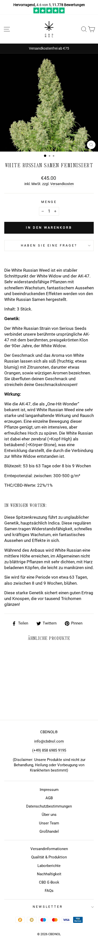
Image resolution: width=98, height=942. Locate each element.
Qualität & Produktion (49, 857)
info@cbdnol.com (49, 741)
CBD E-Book (49, 882)
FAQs (49, 890)
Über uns (49, 814)
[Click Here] (49, 12)
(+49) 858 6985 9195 (49, 750)
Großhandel (49, 831)
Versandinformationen (49, 849)
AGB (49, 798)
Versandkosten (62, 184)
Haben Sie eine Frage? (49, 245)
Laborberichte (49, 865)
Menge (49, 202)
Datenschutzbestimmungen (49, 806)
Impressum (49, 789)
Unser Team (49, 823)
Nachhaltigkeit (49, 874)
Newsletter (48, 907)
